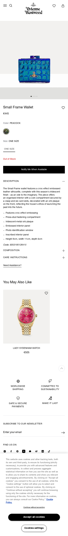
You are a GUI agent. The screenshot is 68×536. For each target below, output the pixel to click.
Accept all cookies (34, 517)
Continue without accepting (34, 507)
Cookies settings (34, 528)
